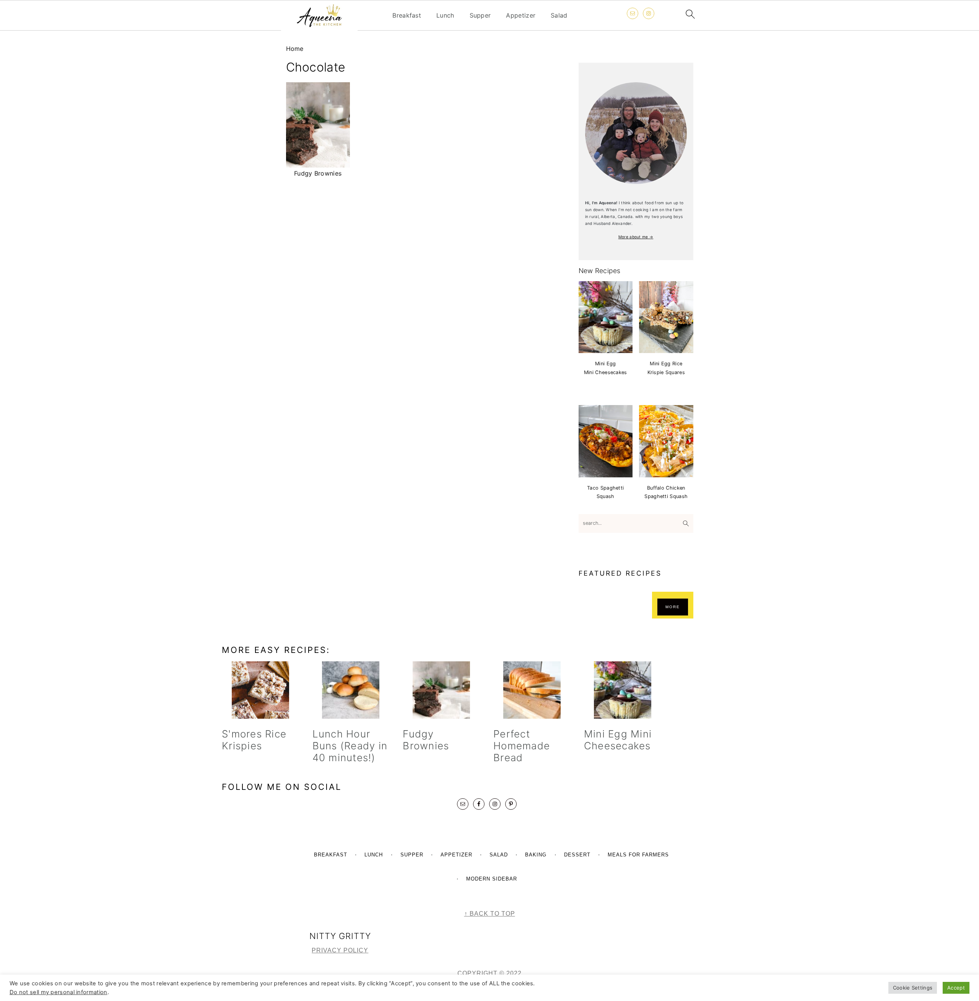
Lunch (445, 15)
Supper (480, 15)
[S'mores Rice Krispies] (260, 690)
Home (295, 48)
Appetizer (520, 15)
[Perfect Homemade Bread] (531, 690)
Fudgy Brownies (426, 740)
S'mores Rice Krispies (254, 740)
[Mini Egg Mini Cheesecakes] (622, 690)
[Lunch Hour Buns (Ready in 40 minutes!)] (350, 690)
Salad (559, 15)
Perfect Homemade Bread (521, 745)
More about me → (636, 236)
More (672, 607)
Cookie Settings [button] (913, 988)
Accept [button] (956, 988)
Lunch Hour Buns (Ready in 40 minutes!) (350, 745)
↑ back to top (489, 913)
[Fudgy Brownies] (441, 690)
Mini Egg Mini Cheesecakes (618, 740)
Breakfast (406, 15)
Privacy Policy (340, 950)
